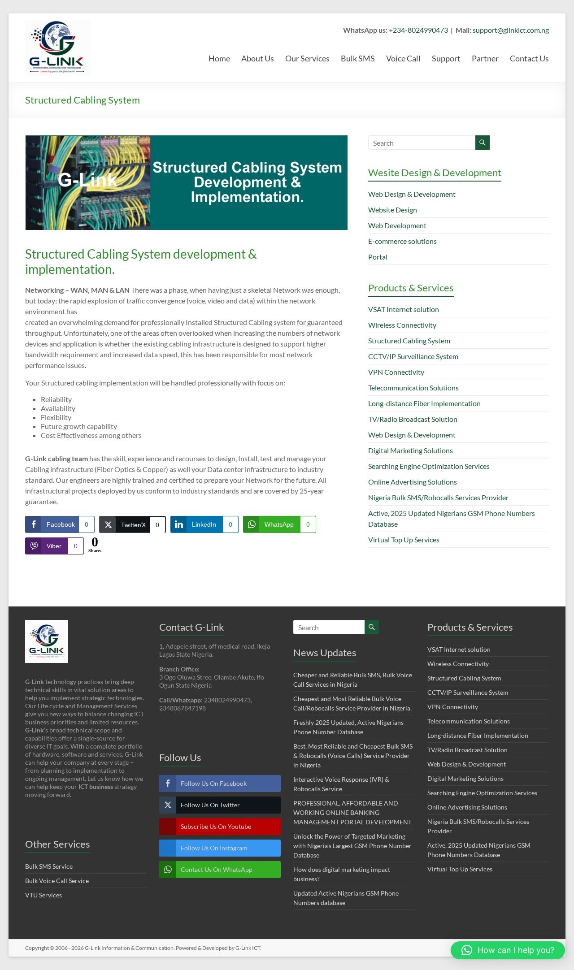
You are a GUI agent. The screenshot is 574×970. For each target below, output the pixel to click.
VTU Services (43, 895)
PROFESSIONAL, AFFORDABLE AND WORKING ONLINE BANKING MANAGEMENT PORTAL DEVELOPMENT (352, 812)
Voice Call (403, 58)
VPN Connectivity (396, 372)
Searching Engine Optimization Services (429, 466)
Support (446, 58)
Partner (485, 58)
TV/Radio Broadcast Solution (412, 419)
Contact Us (529, 58)
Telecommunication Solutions (413, 387)
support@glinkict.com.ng (511, 30)
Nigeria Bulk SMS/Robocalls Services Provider (438, 497)
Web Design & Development (412, 194)
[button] (508, 950)
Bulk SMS (358, 58)
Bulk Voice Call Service (57, 880)
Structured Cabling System (409, 340)
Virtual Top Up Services (403, 539)
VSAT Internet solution (403, 309)
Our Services (307, 58)
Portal (377, 256)
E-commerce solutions (402, 241)
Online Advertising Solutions (412, 481)
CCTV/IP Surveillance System (413, 356)
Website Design (392, 209)
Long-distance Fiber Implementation (424, 403)
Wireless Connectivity (402, 324)
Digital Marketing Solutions (410, 450)
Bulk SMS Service (49, 866)
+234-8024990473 (418, 30)
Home (219, 58)
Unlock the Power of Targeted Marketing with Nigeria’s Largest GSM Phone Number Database (352, 845)
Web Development (397, 225)
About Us (257, 58)
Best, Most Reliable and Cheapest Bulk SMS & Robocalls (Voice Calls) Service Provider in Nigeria (353, 755)
